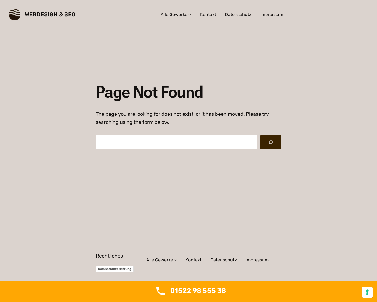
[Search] (270, 142)
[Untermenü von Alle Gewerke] (190, 14)
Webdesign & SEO (50, 14)
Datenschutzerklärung (114, 269)
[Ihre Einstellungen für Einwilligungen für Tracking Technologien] (367, 292)
